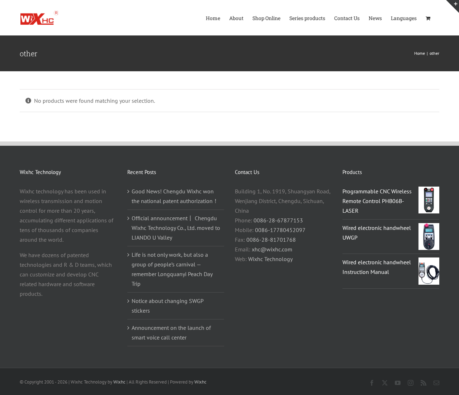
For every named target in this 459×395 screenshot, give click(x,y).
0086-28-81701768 (271, 239)
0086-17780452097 (280, 229)
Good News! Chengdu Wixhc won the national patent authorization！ (175, 196)
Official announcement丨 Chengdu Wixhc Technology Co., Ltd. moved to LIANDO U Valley (176, 228)
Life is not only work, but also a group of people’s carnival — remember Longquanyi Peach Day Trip (172, 269)
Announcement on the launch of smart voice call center (171, 332)
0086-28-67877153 (278, 220)
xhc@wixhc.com (272, 249)
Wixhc (119, 382)
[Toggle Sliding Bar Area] (452, 6)
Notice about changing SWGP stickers (167, 305)
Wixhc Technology (270, 258)
